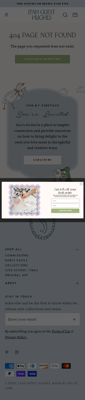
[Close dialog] (81, 183)
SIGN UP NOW (65, 211)
